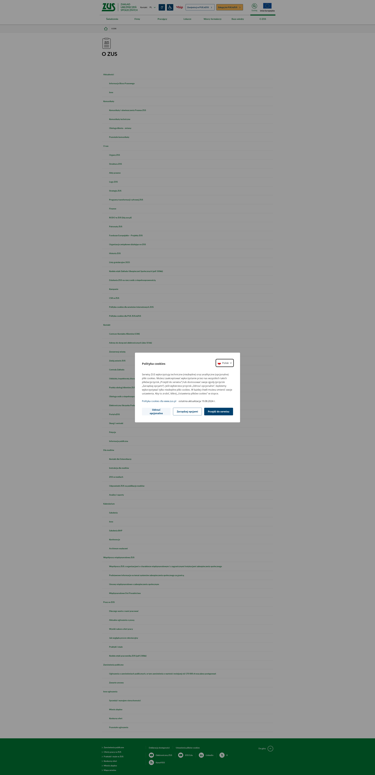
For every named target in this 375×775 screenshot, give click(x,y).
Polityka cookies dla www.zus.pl (159, 401)
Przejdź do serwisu (218, 411)
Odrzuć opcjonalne (156, 411)
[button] (224, 363)
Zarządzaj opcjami (187, 411)
